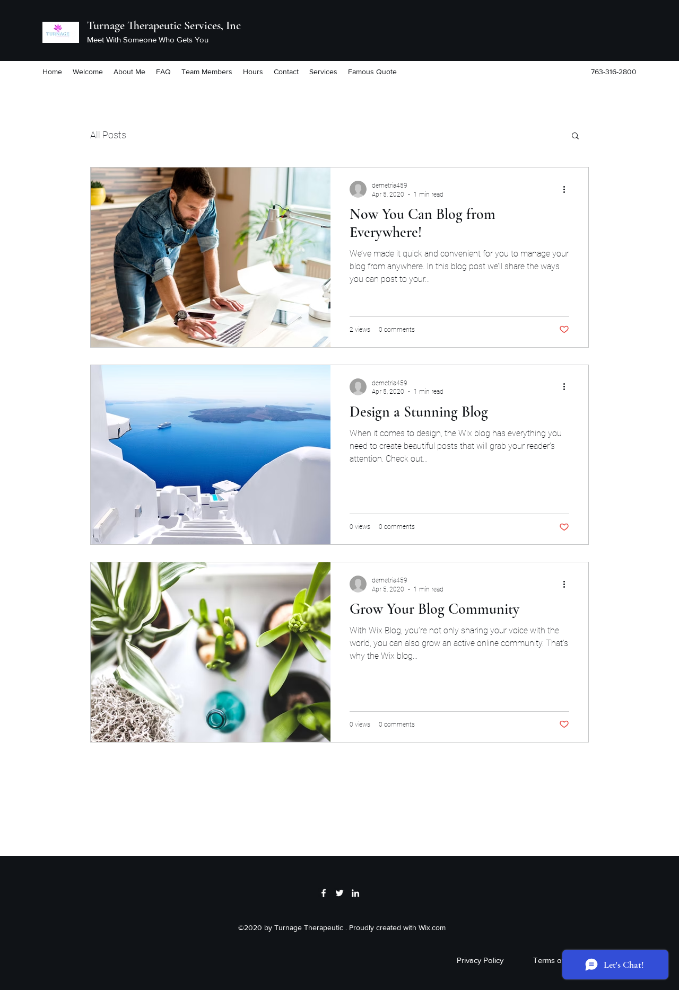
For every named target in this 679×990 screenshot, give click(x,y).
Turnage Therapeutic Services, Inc (164, 25)
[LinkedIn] (355, 893)
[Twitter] (339, 893)
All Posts (108, 134)
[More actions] (567, 189)
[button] (575, 136)
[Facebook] (323, 893)
